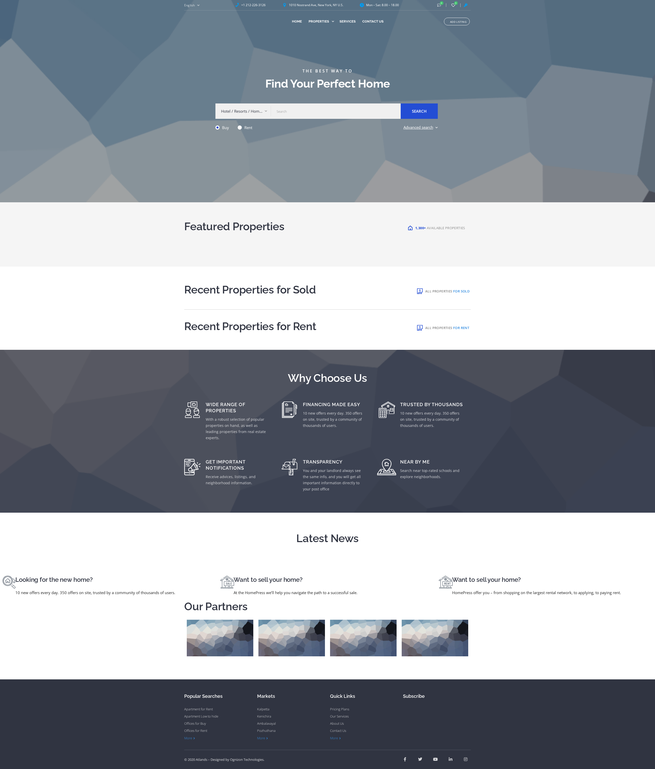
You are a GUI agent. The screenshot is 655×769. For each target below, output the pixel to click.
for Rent (461, 327)
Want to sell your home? (268, 579)
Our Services (339, 716)
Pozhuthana (266, 730)
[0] (439, 5)
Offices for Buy (195, 723)
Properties (319, 21)
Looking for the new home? (54, 579)
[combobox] (243, 111)
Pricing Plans (339, 709)
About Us (337, 723)
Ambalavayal (266, 723)
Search (419, 111)
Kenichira (264, 716)
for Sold (461, 291)
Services (348, 21)
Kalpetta (263, 709)
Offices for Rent (195, 730)
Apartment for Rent (198, 709)
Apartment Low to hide (201, 716)
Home (297, 21)
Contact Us (373, 21)
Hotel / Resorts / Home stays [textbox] (244, 111)
